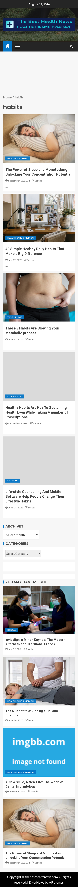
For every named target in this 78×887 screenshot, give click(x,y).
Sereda (38, 180)
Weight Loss (14, 317)
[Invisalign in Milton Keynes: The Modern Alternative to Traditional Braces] (39, 610)
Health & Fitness (17, 158)
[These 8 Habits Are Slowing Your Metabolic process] (39, 297)
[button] (17, 46)
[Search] (71, 46)
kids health (14, 396)
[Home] (7, 46)
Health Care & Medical (20, 238)
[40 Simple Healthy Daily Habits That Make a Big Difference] (39, 218)
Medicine (12, 480)
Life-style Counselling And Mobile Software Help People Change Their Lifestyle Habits (34, 496)
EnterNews (36, 882)
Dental (11, 630)
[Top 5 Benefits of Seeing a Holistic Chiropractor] (39, 681)
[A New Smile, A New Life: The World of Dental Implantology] (39, 752)
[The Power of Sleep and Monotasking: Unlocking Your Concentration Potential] (39, 138)
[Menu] (17, 46)
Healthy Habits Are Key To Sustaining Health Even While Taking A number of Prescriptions (36, 412)
